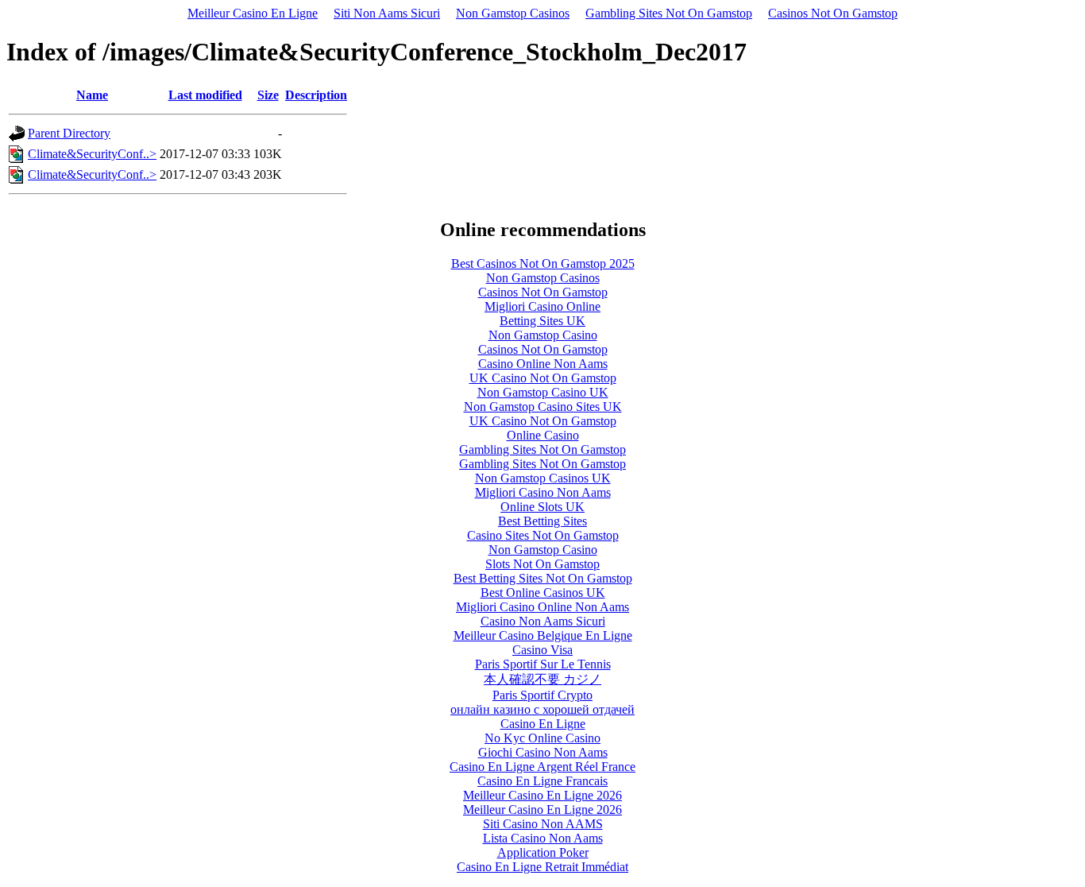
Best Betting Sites (542, 521)
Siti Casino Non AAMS (543, 824)
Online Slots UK (542, 506)
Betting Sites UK (542, 320)
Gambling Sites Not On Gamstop (668, 13)
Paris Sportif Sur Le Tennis (543, 664)
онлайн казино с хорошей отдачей (542, 709)
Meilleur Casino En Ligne (252, 13)
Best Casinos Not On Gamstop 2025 (543, 263)
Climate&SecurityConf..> (92, 154)
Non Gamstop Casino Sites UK (543, 406)
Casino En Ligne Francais (542, 781)
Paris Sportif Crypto (542, 695)
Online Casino (543, 435)
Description (316, 95)
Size (268, 95)
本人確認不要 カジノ (542, 679)
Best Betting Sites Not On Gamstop (543, 578)
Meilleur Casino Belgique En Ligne (543, 635)
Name (92, 95)
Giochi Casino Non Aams (543, 752)
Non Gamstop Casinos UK (543, 478)
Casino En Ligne (542, 723)
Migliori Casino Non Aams (543, 492)
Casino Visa (542, 650)
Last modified (205, 95)
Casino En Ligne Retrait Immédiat (542, 866)
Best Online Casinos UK (543, 592)
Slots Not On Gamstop (542, 564)
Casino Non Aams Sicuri (543, 621)
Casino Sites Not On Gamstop (543, 535)
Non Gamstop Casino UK (542, 392)
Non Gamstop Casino (542, 335)
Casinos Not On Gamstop (833, 13)
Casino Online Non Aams (543, 363)
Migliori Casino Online (542, 306)
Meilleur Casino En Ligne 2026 (542, 795)
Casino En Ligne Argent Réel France (542, 766)
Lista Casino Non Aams (543, 838)
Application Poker (543, 852)
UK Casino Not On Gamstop (542, 378)
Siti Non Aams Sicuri (387, 13)
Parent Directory (69, 133)
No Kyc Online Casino (542, 738)
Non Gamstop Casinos (513, 13)
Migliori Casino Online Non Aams (542, 607)
